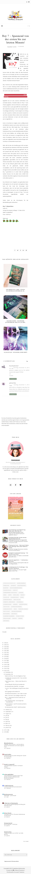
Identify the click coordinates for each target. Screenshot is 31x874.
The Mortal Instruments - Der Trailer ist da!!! (16, 693)
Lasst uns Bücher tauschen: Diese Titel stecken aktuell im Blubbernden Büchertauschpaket (13, 777)
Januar (7, 727)
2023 (5, 648)
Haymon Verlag (14, 597)
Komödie (15, 604)
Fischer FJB (6, 597)
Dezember (8, 672)
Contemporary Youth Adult (10, 592)
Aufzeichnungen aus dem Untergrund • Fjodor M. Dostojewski (15, 756)
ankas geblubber (9, 774)
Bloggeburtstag (22, 585)
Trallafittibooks (8, 785)
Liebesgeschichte (7, 609)
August (7, 713)
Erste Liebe (16, 594)
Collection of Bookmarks (11, 803)
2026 (5, 642)
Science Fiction (20, 616)
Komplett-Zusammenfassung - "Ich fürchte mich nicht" (18, 553)
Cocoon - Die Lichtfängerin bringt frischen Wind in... (16, 689)
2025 (5, 644)
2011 (5, 730)
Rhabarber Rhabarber (8, 616)
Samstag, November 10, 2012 (21, 367)
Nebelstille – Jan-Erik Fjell (10, 795)
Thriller (14, 618)
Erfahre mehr (15, 472)
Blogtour (5, 587)
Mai (6, 719)
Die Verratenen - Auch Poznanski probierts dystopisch (15, 704)
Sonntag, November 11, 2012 (21, 384)
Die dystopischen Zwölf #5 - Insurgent (14, 686)
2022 (5, 650)
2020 (5, 654)
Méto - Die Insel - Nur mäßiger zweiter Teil (15, 695)
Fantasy (22, 594)
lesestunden (7, 754)
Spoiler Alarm (6, 618)
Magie (15, 609)
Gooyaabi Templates (19, 872)
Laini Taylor (6, 606)
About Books (7, 813)
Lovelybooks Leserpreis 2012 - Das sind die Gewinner (16, 678)
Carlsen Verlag (7, 590)
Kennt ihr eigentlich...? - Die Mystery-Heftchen (18, 560)
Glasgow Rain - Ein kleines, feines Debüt (15, 352)
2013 (5, 668)
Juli (6, 715)
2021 (5, 652)
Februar (7, 725)
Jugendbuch (20, 601)
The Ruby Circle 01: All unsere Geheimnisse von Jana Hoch (14, 815)
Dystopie (21, 592)
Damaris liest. (8, 832)
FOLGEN (4, 632)
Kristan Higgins (23, 604)
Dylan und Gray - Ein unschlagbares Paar (15, 676)
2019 (5, 656)
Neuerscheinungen (16, 611)
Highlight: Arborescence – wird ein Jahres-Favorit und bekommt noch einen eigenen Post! (14, 745)
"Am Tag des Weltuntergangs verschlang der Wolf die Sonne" (14, 805)
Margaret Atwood (23, 609)
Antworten (13, 379)
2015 (5, 664)
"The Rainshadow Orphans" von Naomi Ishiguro (13, 766)
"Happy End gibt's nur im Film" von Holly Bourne (13, 833)
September (8, 711)
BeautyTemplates (20, 870)
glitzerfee (12, 383)
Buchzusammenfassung (16, 587)
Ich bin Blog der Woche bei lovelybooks (15, 684)
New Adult (14, 613)
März (6, 723)
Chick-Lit (15, 590)
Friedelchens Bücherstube (18, 868)
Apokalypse (6, 585)
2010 (5, 732)
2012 (5, 670)
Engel (4, 594)
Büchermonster (8, 794)
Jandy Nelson (17, 599)
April (6, 721)
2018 (5, 658)
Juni (6, 717)
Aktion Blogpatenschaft (9, 583)
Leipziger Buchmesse (16, 606)
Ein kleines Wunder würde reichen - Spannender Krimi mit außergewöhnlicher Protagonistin (18, 539)
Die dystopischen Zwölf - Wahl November (15, 707)
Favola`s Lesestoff (9, 764)
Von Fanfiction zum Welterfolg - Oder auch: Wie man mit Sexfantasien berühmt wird (17, 531)
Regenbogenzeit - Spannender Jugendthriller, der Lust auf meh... (15, 321)
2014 (5, 666)
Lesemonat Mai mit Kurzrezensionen (13, 786)
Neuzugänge (6, 613)
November (8, 674)
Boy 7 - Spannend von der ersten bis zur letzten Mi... (15, 698)
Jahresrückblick (7, 599)
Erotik (9, 594)
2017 (5, 660)
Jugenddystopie (7, 604)
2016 (5, 662)
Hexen (21, 597)
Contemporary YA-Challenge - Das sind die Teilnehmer (18, 567)
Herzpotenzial (8, 823)
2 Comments (21, 46)
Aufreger (13, 585)
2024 (5, 646)
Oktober (7, 709)
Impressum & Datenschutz (11, 861)
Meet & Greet (6, 611)
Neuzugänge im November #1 (12, 691)
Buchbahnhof (13, 366)
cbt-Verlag (6, 620)
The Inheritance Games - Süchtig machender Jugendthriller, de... (15, 290)
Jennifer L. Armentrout (9, 601)
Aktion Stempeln (21, 583)
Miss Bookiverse (8, 743)
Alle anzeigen (26, 841)
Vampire (20, 618)
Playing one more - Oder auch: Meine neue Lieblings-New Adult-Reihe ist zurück (19, 546)
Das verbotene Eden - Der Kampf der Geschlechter (14, 701)
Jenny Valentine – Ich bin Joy (10, 824)
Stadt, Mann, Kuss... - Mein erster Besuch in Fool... (16, 681)
